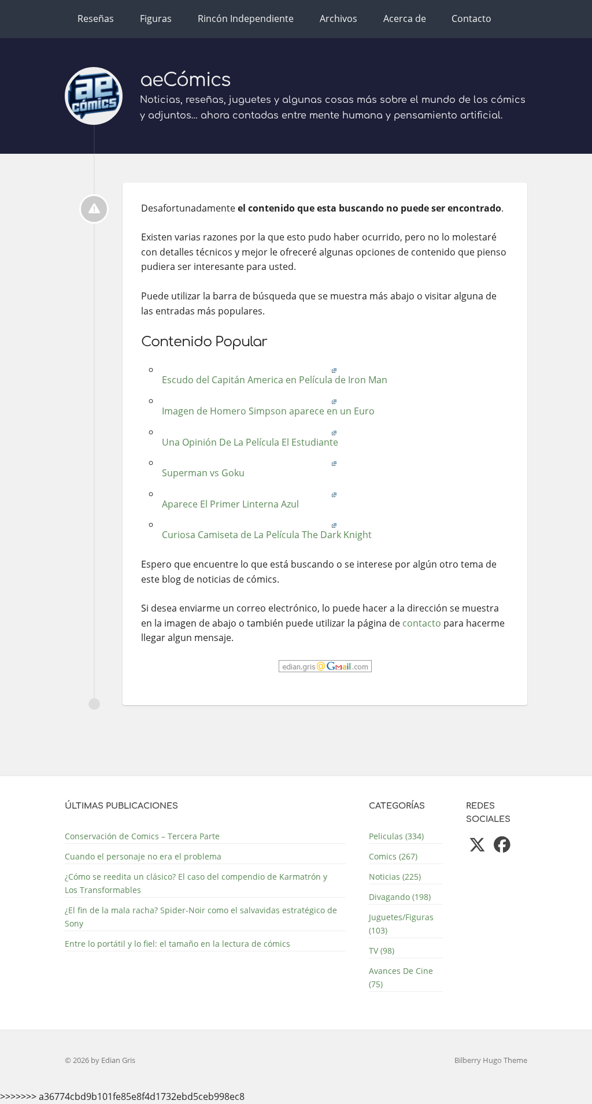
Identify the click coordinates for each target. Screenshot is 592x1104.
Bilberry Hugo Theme (490, 1060)
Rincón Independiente (246, 18)
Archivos (338, 18)
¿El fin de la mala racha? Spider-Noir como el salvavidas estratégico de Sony (201, 917)
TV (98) (381, 950)
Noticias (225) (395, 876)
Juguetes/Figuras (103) (401, 924)
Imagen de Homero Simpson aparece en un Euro (267, 411)
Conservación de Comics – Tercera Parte (142, 836)
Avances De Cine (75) (401, 977)
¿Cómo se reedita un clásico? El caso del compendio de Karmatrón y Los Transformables (196, 883)
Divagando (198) (400, 896)
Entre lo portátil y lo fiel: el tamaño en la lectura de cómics (177, 943)
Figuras (156, 18)
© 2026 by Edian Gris (100, 1060)
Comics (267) (393, 856)
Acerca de (404, 18)
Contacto (471, 18)
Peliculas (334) (396, 836)
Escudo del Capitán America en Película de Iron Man (273, 379)
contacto (421, 623)
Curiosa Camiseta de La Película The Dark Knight (266, 534)
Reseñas (95, 18)
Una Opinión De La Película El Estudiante (249, 442)
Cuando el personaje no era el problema (143, 856)
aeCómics (185, 80)
